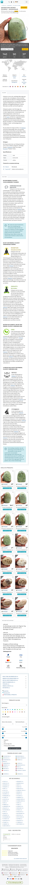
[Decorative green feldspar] (13, 86)
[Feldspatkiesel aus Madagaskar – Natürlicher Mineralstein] (21, 582)
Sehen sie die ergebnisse (14, 748)
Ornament (9, 5)
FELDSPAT (19, 795)
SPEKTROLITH (6, 820)
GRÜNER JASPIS (21, 799)
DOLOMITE (6, 793)
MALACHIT (6, 808)
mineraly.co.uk (14, 872)
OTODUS (19, 809)
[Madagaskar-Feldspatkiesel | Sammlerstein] (7, 603)
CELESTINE (6, 792)
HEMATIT (5, 800)
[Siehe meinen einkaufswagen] (14, 2)
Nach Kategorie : (5, 703)
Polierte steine (16, 5)
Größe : (3, 735)
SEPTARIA (19, 818)
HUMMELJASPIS (21, 800)
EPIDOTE (19, 793)
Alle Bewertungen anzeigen (20, 858)
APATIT (19, 784)
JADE (5, 802)
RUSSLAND (20, 768)
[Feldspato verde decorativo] (15, 86)
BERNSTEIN (20, 788)
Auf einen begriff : (6, 716)
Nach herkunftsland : (20, 721)
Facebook (13, 869)
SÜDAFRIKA (6, 773)
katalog (4, 5)
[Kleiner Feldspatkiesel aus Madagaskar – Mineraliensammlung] (7, 561)
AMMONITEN (20, 783)
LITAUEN (19, 763)
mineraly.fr (5, 872)
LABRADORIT (6, 806)
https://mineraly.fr (23, 870)
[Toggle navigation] (26, 1)
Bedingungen (5, 864)
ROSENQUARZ (6, 816)
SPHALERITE (20, 820)
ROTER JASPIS (20, 816)
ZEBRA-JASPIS (6, 825)
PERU (19, 766)
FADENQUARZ (6, 795)
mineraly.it (6, 874)
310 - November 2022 (24, 82)
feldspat (5, 484)
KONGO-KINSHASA (21, 757)
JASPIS (19, 802)
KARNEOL (5, 804)
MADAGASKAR (21, 765)
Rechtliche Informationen (14, 864)
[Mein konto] (11, 2)
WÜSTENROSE (20, 824)
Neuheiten (5, 691)
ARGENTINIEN (20, 756)
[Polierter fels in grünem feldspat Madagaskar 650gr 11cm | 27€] (7, 518)
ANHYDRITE (6, 784)
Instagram (19, 869)
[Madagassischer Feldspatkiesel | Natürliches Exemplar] (7, 582)
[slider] (3, 729)
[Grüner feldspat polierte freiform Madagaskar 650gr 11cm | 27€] (7, 540)
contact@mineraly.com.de (11, 870)
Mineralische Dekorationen (11, 678)
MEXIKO (5, 766)
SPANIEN (19, 759)
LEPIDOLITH (20, 806)
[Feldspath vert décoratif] (10, 86)
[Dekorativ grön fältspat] (25, 86)
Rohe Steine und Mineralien (10, 676)
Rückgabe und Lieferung (14, 865)
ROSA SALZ (20, 815)
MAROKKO (6, 765)
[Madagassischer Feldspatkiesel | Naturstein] (21, 561)
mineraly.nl (22, 874)
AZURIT (19, 786)
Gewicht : (4, 731)
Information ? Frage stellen (7, 49)
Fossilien (6, 684)
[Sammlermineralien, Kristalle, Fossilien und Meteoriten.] (2, 1)
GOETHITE (6, 799)
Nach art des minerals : (7, 721)
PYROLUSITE (20, 811)
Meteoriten (6, 687)
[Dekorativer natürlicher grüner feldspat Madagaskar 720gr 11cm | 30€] (21, 476)
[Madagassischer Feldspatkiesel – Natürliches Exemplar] (21, 540)
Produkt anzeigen (7, 488)
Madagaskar (14, 82)
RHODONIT (6, 815)
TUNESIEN (6, 770)
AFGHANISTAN (7, 756)
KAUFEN (24, 7)
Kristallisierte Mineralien (10, 680)
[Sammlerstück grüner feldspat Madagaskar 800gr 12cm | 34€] (21, 518)
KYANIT (19, 804)
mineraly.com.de (23, 872)
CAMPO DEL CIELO (21, 790)
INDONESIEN (6, 763)
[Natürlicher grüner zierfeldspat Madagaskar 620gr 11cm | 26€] (21, 497)
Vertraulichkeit (23, 864)
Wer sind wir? (5, 865)
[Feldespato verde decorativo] (18, 86)
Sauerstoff (7, 169)
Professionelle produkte (10, 694)
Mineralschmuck (8, 685)
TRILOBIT (5, 822)
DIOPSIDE (19, 792)
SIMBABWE (20, 773)
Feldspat (24, 76)
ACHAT (5, 781)
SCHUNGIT (6, 818)
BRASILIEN (6, 757)
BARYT (5, 788)
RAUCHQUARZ (20, 813)
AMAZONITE (20, 781)
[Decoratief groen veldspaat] (20, 86)
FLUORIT (5, 797)
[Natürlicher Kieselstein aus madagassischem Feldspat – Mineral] (21, 603)
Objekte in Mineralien (9, 682)
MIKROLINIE (20, 808)
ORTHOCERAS (6, 809)
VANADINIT (6, 824)
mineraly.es (14, 874)
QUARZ (5, 813)
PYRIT (5, 811)
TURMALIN (20, 822)
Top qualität (6, 693)
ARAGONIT (6, 786)
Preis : (3, 727)
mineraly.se (18, 876)
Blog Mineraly (6, 869)
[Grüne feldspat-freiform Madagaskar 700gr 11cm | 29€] (7, 476)
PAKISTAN (6, 768)
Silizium (7, 166)
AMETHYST (6, 783)
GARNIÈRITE (20, 797)
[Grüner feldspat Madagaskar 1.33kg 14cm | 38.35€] (7, 497)
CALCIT (5, 790)
